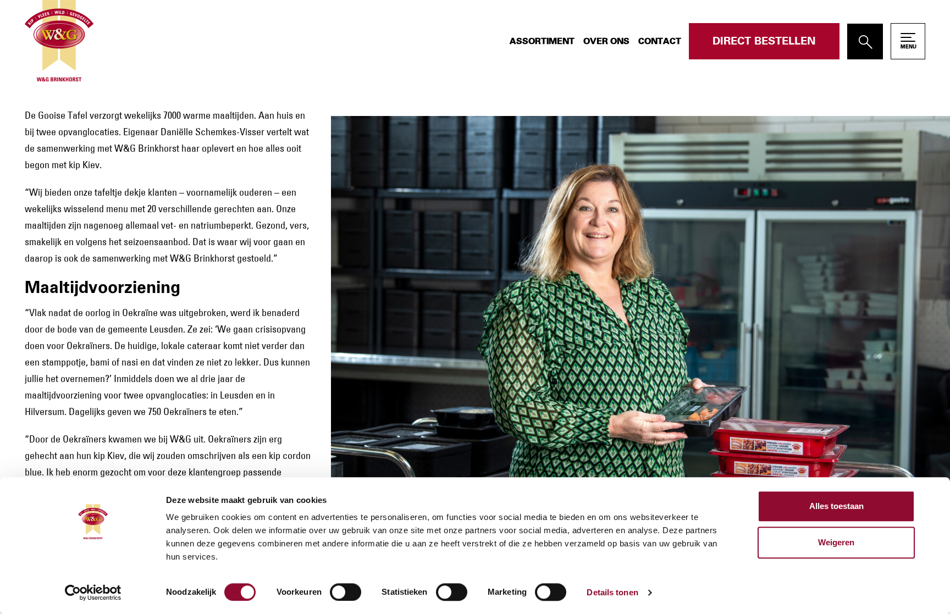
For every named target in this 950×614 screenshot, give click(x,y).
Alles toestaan (836, 506)
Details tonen (612, 592)
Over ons (606, 41)
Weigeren (836, 542)
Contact (659, 41)
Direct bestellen (764, 41)
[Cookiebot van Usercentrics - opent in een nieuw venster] (93, 592)
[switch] (345, 592)
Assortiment (542, 41)
